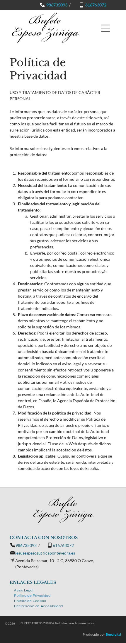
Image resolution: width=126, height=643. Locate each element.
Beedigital (113, 634)
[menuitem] (24, 589)
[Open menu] (105, 28)
